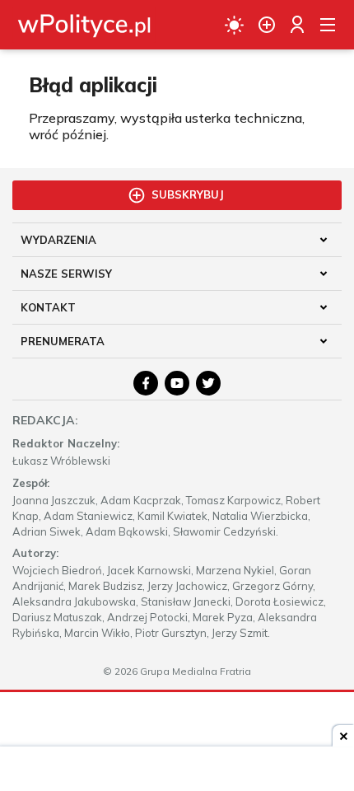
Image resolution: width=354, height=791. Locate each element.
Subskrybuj (187, 194)
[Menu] (328, 25)
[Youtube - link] (177, 383)
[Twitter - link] (208, 383)
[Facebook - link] (145, 383)
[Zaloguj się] (297, 25)
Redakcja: (45, 420)
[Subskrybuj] (267, 25)
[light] (234, 24)
